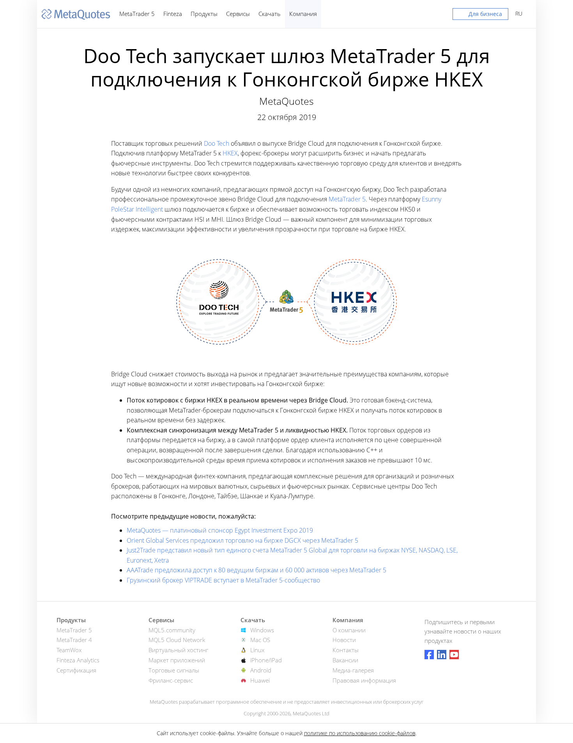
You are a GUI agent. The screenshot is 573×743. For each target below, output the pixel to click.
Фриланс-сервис (171, 680)
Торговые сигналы (174, 670)
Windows (262, 630)
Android (260, 670)
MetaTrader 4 (74, 640)
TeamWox (69, 650)
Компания (303, 14)
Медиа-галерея (353, 670)
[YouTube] (454, 654)
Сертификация (76, 670)
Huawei (260, 680)
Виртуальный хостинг (178, 650)
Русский (517, 13)
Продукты (204, 14)
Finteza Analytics (78, 660)
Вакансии (345, 660)
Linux (257, 650)
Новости (344, 640)
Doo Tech (216, 143)
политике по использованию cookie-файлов (360, 733)
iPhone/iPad (266, 660)
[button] (480, 15)
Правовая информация (364, 680)
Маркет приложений (177, 660)
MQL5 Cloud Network (177, 640)
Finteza (172, 14)
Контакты (345, 650)
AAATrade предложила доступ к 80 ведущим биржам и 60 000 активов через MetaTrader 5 (256, 570)
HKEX (230, 153)
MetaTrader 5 (137, 14)
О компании (349, 630)
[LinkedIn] (441, 654)
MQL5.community (172, 630)
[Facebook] (429, 654)
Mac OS (260, 640)
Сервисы (238, 14)
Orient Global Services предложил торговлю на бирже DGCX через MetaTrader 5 (242, 540)
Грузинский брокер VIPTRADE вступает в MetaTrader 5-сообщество (223, 580)
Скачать (269, 14)
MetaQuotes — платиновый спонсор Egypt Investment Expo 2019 (220, 530)
